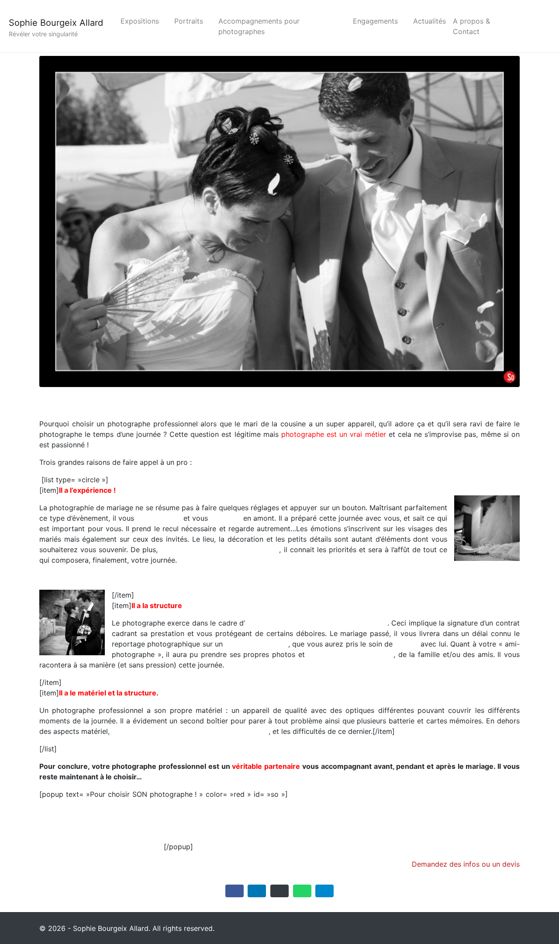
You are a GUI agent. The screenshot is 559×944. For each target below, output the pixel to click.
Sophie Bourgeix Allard (56, 22)
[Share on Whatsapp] (302, 891)
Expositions (140, 21)
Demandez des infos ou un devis (466, 864)
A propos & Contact (471, 26)
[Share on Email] (279, 891)
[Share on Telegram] (324, 891)
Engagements (375, 21)
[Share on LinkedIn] (257, 891)
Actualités (429, 21)
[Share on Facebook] (234, 891)
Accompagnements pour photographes (259, 26)
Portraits (188, 21)
